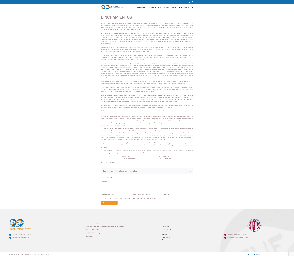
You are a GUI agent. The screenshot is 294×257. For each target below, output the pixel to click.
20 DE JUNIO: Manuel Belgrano (94, 233)
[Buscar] (192, 7)
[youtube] (192, 2)
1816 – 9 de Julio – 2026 (92, 230)
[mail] (257, 254)
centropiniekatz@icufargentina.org (237, 237)
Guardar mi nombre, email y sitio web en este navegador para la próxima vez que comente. (130, 198)
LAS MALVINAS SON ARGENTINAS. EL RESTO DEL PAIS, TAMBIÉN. (105, 226)
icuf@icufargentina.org (22, 237)
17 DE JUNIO (89, 236)
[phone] (259, 254)
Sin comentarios (112, 162)
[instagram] (189, 2)
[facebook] (186, 2)
